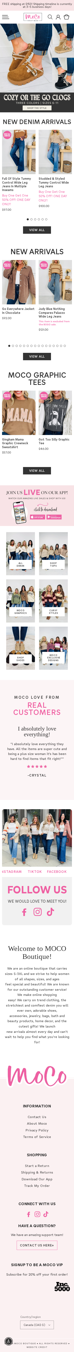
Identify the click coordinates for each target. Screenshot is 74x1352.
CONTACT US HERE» (37, 1245)
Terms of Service (37, 1137)
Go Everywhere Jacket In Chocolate (18, 310)
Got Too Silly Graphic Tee (54, 441)
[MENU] (6, 17)
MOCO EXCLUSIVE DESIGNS (53, 658)
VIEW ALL (37, 230)
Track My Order (37, 1185)
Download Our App (37, 1179)
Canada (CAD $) (34, 1325)
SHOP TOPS (53, 564)
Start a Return (37, 1165)
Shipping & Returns (37, 1172)
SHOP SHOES (20, 659)
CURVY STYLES (53, 611)
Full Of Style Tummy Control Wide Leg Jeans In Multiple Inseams (16, 184)
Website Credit (37, 1347)
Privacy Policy (37, 1130)
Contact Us (37, 1117)
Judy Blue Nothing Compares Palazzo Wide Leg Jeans (52, 312)
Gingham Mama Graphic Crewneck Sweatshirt (15, 443)
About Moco (37, 1123)
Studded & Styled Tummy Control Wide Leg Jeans (54, 182)
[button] (6, 17)
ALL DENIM (20, 564)
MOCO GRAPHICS (20, 611)
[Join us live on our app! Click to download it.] (37, 505)
